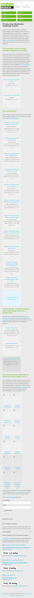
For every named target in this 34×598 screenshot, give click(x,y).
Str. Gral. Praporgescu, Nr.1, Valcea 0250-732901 (11, 345)
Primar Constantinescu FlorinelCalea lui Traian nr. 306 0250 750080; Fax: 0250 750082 (12, 234)
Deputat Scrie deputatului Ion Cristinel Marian (17, 406)
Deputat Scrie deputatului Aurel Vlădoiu (7, 422)
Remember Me (8, 510)
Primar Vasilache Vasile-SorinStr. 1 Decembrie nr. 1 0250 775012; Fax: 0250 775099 (12, 203)
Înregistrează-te (5, 593)
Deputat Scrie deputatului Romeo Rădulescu (7, 453)
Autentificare (6, 20)
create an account (10, 497)
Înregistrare (21, 20)
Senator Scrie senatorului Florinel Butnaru (7, 468)
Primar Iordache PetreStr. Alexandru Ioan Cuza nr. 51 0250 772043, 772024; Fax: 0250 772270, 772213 (11, 127)
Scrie (16, 6)
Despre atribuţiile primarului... (12, 118)
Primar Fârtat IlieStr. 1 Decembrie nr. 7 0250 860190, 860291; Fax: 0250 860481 (11, 142)
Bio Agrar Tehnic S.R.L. (17, 570)
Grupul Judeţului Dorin (20, 492)
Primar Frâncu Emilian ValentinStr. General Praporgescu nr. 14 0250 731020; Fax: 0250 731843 (12, 267)
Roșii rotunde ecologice (10, 577)
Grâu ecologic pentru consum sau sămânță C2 (16, 547)
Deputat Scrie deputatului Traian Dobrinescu (17, 453)
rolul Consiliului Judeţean (14, 318)
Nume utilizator (6, 500)
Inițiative (21, 12)
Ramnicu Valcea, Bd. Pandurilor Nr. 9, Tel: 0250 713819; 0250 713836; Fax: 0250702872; (12, 361)
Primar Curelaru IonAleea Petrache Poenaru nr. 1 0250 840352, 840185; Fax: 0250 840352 (11, 189)
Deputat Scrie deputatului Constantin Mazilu (17, 422)
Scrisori (4, 16)
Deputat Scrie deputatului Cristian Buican (17, 437)
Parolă (4, 505)
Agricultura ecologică (8, 538)
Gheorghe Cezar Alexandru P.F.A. (20, 585)
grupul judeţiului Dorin (25, 64)
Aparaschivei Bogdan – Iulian (19, 555)
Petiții (20, 16)
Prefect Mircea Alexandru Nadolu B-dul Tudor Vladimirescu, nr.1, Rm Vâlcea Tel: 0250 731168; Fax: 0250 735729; (11, 331)
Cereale (10, 549)
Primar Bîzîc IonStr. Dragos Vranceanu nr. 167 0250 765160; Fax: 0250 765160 (11, 251)
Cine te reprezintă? (22, 387)
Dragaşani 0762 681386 (12, 97)
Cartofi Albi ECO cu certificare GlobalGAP (15, 562)
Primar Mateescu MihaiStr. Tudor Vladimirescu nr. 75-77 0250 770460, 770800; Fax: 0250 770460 (11, 220)
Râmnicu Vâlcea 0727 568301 (12, 82)
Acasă (4, 12)
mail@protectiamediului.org (9, 40)
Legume (10, 564)
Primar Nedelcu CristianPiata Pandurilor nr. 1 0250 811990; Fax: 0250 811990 (11, 282)
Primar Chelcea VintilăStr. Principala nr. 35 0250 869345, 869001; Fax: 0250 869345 (11, 173)
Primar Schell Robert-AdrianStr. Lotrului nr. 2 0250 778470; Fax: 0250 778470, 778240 (12, 157)
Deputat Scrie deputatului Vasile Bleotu (7, 406)
